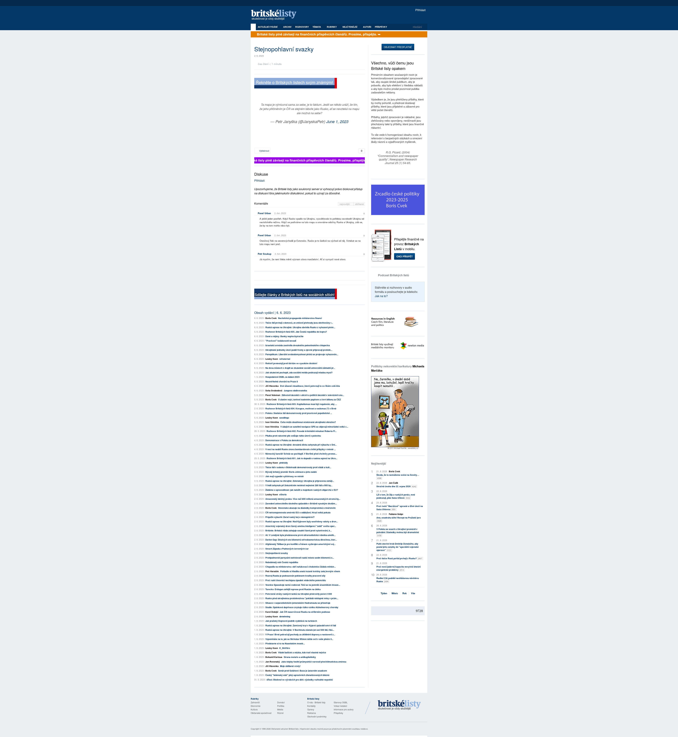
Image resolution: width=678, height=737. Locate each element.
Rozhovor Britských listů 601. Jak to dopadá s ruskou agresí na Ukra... (302, 458)
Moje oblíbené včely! (290, 666)
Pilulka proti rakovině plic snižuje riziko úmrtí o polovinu (293, 435)
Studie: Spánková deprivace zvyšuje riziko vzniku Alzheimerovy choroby (301, 607)
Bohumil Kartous (273, 657)
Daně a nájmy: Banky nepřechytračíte (284, 336)
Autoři (367, 26)
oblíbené (359, 204)
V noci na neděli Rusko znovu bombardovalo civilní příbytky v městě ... (300, 449)
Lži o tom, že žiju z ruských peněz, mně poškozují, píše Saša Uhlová (395, 496)
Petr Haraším (272, 571)
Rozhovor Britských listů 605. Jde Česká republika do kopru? (296, 331)
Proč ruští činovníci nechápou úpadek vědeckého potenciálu (295, 580)
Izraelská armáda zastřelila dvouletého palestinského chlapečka (297, 345)
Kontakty (311, 705)
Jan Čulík (393, 482)
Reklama (311, 712)
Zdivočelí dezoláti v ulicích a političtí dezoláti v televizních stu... (313, 395)
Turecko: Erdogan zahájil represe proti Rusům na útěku (293, 589)
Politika (280, 705)
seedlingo (284, 417)
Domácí (281, 702)
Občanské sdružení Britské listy (285, 728)
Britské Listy (399, 705)
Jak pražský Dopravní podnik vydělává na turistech (291, 620)
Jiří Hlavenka (272, 385)
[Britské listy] (295, 84)
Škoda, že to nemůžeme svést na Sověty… (397, 476)
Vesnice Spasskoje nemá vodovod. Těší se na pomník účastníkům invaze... (302, 584)
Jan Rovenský (272, 661)
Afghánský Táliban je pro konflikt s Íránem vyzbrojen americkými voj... (300, 544)
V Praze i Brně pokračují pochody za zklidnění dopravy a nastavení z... (300, 634)
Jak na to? (381, 296)
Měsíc (395, 593)
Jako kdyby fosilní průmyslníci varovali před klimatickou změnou (313, 661)
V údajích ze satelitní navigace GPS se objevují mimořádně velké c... (314, 426)
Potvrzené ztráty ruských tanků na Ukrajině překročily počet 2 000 (298, 593)
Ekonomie (255, 705)
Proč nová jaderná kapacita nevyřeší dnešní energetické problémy (398, 568)
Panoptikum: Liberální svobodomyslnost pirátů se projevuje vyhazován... (301, 354)
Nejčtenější (378, 463)
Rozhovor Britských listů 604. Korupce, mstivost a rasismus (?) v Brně (300, 408)
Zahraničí (255, 702)
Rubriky (332, 26)
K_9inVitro (284, 648)
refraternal (284, 358)
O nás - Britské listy (316, 702)
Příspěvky (381, 26)
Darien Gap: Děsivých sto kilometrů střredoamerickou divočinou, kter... (301, 539)
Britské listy (275, 15)
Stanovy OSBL (341, 702)
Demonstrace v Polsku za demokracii (284, 440)
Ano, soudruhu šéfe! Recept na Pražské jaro (398, 519)
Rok (404, 593)
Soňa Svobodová (273, 390)
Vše (413, 593)
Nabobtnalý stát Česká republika (281, 562)
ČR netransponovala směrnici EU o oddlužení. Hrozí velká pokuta (298, 512)
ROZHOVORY (302, 26)
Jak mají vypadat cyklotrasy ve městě (284, 476)
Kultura (254, 709)
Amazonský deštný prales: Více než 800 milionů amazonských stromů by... (302, 498)
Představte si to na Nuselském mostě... (285, 643)
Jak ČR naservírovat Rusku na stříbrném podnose (305, 611)
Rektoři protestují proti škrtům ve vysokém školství (291, 363)
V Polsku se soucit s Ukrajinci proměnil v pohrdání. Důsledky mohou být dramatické (397, 532)
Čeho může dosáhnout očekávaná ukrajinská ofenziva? (308, 422)
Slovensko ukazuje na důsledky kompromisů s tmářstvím (307, 507)
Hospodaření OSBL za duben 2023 (282, 376)
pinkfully (283, 462)
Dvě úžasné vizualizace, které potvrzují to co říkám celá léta (310, 385)
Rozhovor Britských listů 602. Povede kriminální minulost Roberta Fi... (302, 431)
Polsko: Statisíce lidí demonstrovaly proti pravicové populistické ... (298, 413)
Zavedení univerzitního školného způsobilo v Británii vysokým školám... (301, 503)
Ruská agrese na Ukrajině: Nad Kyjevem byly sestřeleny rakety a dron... (301, 521)
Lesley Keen (271, 358)
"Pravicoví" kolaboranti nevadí (280, 340)
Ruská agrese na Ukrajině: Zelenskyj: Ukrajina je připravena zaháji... (299, 480)
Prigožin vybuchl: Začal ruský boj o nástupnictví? (289, 517)
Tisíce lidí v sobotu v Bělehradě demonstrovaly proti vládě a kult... (298, 467)
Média (280, 709)
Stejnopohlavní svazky (276, 553)
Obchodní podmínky (316, 716)
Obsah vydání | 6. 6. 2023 (272, 312)
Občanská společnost (261, 712)
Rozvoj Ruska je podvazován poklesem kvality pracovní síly (295, 575)
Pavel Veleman (272, 395)
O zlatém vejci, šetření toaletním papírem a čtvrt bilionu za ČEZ (309, 399)
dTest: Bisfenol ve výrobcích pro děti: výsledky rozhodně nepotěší (300, 679)
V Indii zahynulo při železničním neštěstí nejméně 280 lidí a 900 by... (298, 485)
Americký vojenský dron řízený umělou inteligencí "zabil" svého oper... (300, 526)
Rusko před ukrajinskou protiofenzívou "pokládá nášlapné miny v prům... (301, 598)
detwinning (284, 616)
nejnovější (345, 204)
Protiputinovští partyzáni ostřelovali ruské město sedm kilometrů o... (299, 557)
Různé (280, 712)
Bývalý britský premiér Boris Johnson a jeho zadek (291, 471)
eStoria (283, 494)
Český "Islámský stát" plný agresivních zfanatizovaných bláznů (297, 675)
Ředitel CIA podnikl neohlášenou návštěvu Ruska (397, 580)
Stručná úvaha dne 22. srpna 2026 (396, 486)
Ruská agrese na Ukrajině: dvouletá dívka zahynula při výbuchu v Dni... (301, 444)
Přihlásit (420, 10)
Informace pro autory (343, 709)
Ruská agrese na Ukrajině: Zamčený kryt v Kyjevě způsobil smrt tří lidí (300, 625)
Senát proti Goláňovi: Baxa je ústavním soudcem (302, 670)
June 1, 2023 (337, 121)
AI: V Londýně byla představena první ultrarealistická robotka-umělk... (300, 535)
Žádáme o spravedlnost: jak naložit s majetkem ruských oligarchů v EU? (301, 489)
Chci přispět (404, 256)
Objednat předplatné (398, 47)
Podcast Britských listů (393, 275)
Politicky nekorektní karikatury (397, 368)
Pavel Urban (264, 213)
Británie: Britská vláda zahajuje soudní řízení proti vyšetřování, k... (298, 530)
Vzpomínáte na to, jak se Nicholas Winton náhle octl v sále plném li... (299, 639)
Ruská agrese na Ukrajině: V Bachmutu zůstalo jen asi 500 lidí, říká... (299, 629)
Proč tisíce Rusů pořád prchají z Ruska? (399, 558)
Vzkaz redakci (340, 705)
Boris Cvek (271, 318)
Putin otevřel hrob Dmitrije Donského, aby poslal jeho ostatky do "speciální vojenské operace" (397, 547)
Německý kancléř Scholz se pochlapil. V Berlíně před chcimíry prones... (301, 453)
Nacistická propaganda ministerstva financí (300, 318)
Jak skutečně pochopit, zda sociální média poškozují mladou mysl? (298, 372)
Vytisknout (264, 150)
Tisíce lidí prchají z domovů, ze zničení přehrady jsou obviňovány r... (299, 322)
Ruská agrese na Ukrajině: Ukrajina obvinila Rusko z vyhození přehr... (300, 327)
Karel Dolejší (271, 611)
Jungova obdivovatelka (295, 390)
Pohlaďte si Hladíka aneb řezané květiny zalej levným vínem (310, 571)
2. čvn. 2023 (280, 213)
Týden (384, 593)
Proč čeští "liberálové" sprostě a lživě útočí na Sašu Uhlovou (399, 508)
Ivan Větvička (272, 422)
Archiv (287, 26)
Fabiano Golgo (396, 514)
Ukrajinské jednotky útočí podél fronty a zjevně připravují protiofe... (298, 349)
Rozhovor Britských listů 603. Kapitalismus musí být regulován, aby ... (302, 404)
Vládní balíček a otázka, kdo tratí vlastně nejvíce (302, 652)
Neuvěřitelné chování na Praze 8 (281, 381)
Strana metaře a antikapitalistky (300, 657)
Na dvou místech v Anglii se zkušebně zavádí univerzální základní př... (300, 367)
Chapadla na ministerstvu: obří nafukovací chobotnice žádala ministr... (300, 566)
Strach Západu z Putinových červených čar (287, 548)
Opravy (310, 709)
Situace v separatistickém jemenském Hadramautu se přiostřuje (297, 602)
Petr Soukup (264, 253)
